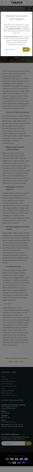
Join (26, 49)
